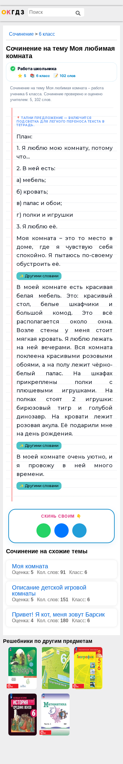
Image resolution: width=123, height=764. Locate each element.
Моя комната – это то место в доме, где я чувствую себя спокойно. (64, 247)
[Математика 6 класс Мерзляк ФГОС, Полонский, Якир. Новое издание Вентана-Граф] (55, 668)
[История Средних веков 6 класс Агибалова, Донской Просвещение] (22, 715)
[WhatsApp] (43, 530)
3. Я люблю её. (36, 226)
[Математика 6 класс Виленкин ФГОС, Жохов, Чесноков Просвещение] (55, 715)
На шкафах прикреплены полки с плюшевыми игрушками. (64, 382)
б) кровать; (32, 192)
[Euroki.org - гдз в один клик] (13, 13)
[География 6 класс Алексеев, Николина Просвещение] (88, 668)
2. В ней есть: (35, 168)
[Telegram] (79, 530)
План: (24, 136)
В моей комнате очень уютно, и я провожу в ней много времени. (64, 465)
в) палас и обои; (39, 203)
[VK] (61, 530)
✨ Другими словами (39, 276)
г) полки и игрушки (44, 215)
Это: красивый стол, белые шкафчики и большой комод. (64, 305)
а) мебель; (31, 180)
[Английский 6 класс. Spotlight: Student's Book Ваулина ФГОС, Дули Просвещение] (22, 668)
